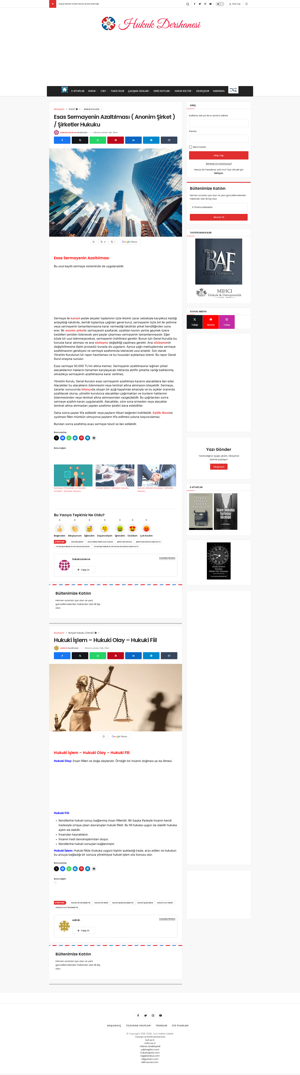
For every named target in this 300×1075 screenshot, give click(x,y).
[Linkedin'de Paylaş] (133, 140)
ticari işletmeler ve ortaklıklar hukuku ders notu (116, 546)
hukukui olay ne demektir (67, 907)
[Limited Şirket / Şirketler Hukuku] (115, 475)
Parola (192, 131)
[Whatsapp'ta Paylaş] (98, 140)
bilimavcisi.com (150, 1062)
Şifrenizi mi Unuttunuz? (219, 163)
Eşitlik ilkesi (161, 413)
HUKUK (92, 91)
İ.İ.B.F (103, 91)
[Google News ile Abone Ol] (129, 241)
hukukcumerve (68, 132)
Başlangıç (114, 1025)
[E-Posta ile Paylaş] (169, 140)
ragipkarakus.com (150, 1055)
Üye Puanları (180, 1025)
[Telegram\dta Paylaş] (151, 140)
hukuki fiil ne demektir (80, 903)
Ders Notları (162, 91)
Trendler (161, 1025)
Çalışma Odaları (138, 91)
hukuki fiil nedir (101, 903)
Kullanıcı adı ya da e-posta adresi (208, 115)
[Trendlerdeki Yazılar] (52, 4)
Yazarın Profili (167, 558)
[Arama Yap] (188, 4)
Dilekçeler (202, 91)
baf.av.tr (150, 1040)
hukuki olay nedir (165, 903)
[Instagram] (205, 4)
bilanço (86, 389)
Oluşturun (218, 466)
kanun (75, 318)
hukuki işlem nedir (145, 903)
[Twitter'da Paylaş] (80, 140)
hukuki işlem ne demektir (122, 903)
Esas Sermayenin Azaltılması (100, 542)
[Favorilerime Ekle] (94, 241)
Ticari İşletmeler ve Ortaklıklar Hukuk (73, 546)
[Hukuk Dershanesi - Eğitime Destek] (150, 23)
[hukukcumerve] (65, 565)
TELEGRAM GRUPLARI (138, 1025)
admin (64, 648)
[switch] (220, 4)
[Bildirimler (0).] (247, 4)
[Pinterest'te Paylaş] (115, 140)
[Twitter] (199, 4)
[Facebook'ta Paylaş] (62, 140)
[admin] (65, 925)
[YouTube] (210, 4)
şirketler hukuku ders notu (148, 542)
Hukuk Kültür (183, 91)
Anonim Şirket (77, 542)
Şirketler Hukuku (124, 542)
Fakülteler (117, 91)
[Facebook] (194, 4)
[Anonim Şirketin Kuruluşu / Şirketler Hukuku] (157, 475)
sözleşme (101, 342)
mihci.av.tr (150, 1043)
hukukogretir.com (150, 1052)
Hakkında (219, 91)
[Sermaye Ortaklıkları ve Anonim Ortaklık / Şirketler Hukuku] (73, 475)
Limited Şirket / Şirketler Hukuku (112, 488)
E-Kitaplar (77, 91)
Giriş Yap (236, 3)
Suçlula (62, 3)
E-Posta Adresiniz (202, 207)
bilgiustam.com (150, 1059)
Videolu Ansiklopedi (150, 1046)
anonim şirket (74, 330)
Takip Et (85, 569)
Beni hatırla (199, 147)
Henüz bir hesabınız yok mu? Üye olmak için (218, 171)
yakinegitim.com (150, 1049)
